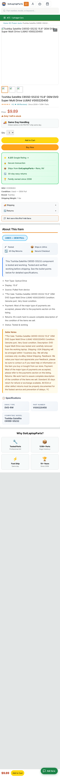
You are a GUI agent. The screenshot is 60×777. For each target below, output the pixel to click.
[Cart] (47, 4)
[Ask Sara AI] (26, 4)
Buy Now (30, 147)
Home (5, 23)
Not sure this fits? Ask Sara (19, 218)
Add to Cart (30, 140)
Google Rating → (18, 157)
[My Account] (33, 4)
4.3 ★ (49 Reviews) (19, 104)
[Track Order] (40, 4)
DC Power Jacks (15, 23)
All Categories (15, 18)
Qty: (3, 132)
